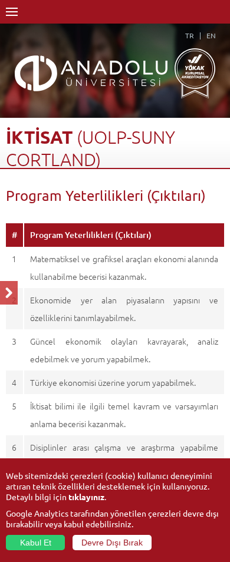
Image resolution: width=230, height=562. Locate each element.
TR (189, 35)
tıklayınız (86, 496)
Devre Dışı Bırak (112, 542)
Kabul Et (35, 542)
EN (211, 35)
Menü (12, 12)
